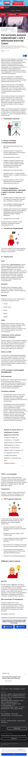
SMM (2, 702)
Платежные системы (6, 715)
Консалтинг (4, 697)
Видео (19, 703)
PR (1, 29)
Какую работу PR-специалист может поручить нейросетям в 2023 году (11, 677)
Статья (12, 28)
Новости (23, 688)
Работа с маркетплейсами (16, 708)
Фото (13, 705)
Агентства (13, 10)
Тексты (23, 707)
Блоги (6, 688)
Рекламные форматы (12, 720)
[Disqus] (14, 652)
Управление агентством (8, 29)
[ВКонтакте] (24, 56)
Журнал (8, 10)
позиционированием (15, 264)
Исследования (16, 688)
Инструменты (18, 10)
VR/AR (21, 700)
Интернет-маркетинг (5, 28)
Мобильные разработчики (19, 694)
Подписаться (14, 738)
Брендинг (10, 694)
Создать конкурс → (10, 463)
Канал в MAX (9, 626)
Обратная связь (21, 720)
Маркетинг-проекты (6, 695)
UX (11, 697)
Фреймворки (7, 713)
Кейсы (10, 688)
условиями (20, 749)
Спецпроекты (4, 722)
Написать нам (17, 728)
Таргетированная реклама (7, 707)
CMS (2, 713)
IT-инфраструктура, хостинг (11, 702)
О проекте (3, 720)
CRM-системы (14, 713)
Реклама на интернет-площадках (9, 703)
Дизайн (16, 707)
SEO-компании (4, 698)
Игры (9, 697)
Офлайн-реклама (5, 708)
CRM (10, 698)
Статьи (2, 688)
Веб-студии (4, 694)
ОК (14, 754)
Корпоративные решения (19, 697)
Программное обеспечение (18, 695)
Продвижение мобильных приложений (10, 700)
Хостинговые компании (17, 715)
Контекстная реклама (6, 705)
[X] (26, 56)
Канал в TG (21, 626)
